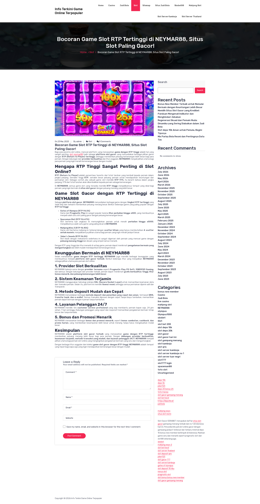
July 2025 (163, 204)
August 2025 (165, 201)
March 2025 (164, 217)
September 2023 (167, 269)
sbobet (161, 317)
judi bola (161, 404)
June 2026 (163, 175)
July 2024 (163, 243)
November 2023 (166, 263)
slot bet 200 (164, 324)
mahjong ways (164, 411)
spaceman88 (165, 366)
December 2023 (166, 259)
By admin (78, 141)
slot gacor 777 (164, 460)
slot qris (162, 347)
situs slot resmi (164, 414)
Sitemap (146, 5)
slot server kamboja (168, 350)
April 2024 (163, 253)
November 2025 (166, 191)
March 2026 (164, 185)
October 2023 (165, 266)
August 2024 (165, 240)
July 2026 (163, 172)
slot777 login (165, 363)
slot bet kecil (163, 398)
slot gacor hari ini (167, 337)
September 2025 (167, 198)
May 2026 (163, 178)
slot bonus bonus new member (171, 477)
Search (162, 82)
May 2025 (163, 211)
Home (100, 5)
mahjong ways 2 (165, 445)
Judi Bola (124, 5)
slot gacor (163, 334)
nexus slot (162, 471)
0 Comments (105, 141)
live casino (163, 301)
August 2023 (165, 272)
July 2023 (163, 276)
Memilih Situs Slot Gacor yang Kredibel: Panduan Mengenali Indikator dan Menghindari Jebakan (178, 113)
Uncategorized (166, 373)
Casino (111, 5)
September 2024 (167, 237)
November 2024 (166, 230)
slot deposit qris (165, 454)
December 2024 (166, 227)
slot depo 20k (165, 330)
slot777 (162, 360)
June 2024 (163, 246)
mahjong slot (165, 304)
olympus (162, 311)
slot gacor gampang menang (170, 395)
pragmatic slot (164, 474)
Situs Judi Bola (162, 5)
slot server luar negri (169, 356)
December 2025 (166, 188)
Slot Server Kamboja (167, 16)
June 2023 (163, 279)
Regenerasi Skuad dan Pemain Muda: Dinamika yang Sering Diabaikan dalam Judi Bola (181, 123)
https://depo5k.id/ (166, 401)
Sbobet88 (179, 5)
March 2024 (164, 256)
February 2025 (165, 220)
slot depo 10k (165, 327)
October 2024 (165, 233)
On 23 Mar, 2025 (62, 141)
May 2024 (163, 250)
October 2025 (165, 194)
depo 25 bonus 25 (165, 389)
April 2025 (163, 214)
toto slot (162, 369)
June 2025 (163, 207)
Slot (136, 5)
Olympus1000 (165, 314)
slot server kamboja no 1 (171, 353)
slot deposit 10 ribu (166, 468)
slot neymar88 (76, 154)
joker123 (161, 386)
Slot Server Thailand (191, 16)
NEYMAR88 (164, 308)
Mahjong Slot (195, 5)
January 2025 (165, 224)
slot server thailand (166, 451)
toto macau (163, 392)
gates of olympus (165, 465)
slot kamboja (165, 343)
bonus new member (168, 291)
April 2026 (163, 181)
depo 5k (161, 383)
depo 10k (161, 380)
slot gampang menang (170, 340)
